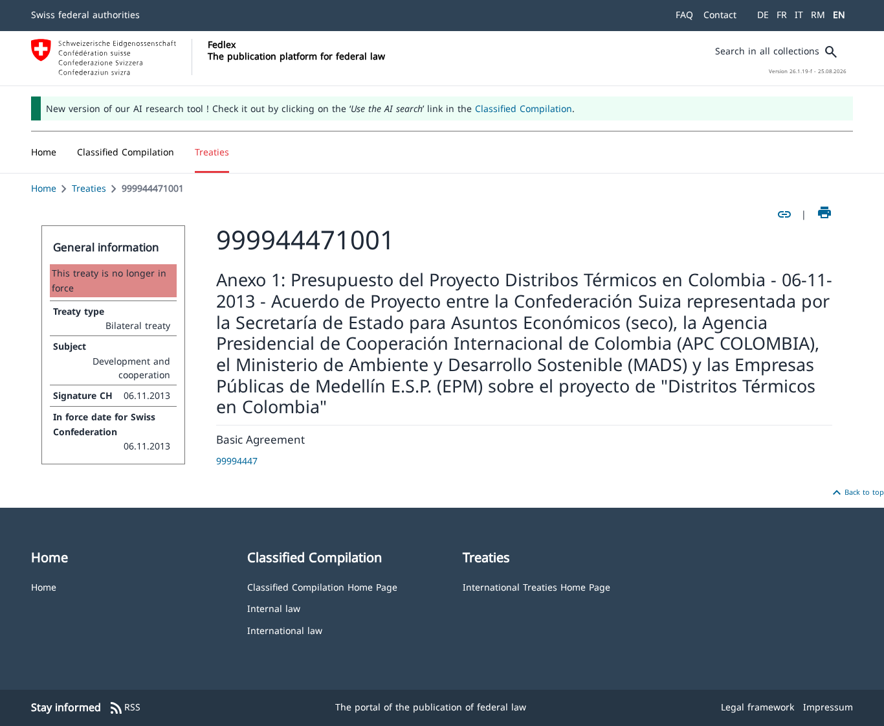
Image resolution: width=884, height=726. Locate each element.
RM (818, 14)
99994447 (237, 461)
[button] (125, 152)
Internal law (273, 607)
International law (284, 629)
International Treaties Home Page (536, 586)
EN (839, 14)
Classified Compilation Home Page (322, 586)
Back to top (856, 493)
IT (799, 14)
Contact (719, 14)
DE (763, 14)
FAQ (684, 14)
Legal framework (757, 707)
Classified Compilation (523, 108)
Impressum (828, 707)
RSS (124, 708)
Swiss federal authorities (85, 14)
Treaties (89, 188)
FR (782, 14)
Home (43, 188)
